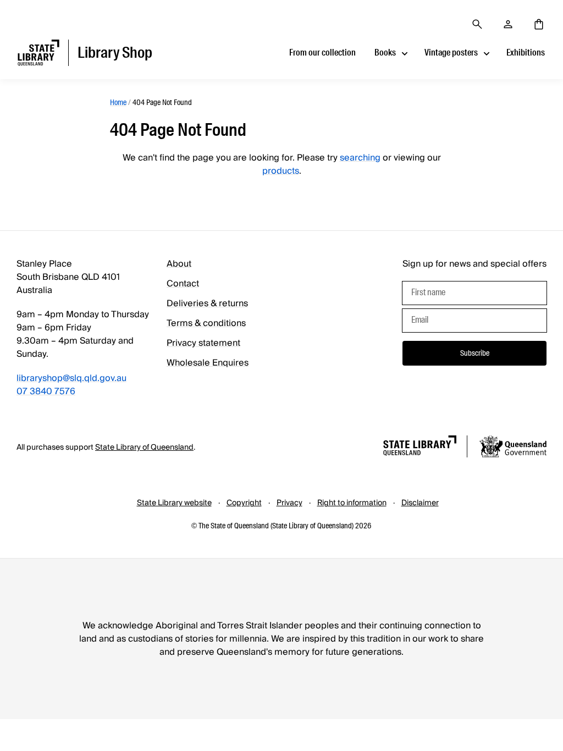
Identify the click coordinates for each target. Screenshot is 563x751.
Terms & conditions (206, 323)
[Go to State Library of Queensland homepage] (419, 447)
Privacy (289, 503)
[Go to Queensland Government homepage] (513, 448)
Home (118, 102)
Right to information (352, 503)
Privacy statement (203, 343)
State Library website (174, 503)
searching (360, 157)
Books (385, 52)
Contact (183, 283)
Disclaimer (420, 503)
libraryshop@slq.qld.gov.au (71, 378)
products (280, 171)
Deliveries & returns (207, 303)
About (179, 264)
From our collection (322, 52)
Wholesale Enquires (208, 363)
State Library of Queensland (144, 447)
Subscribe (474, 353)
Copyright (244, 503)
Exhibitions (525, 52)
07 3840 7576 (45, 391)
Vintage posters (451, 52)
